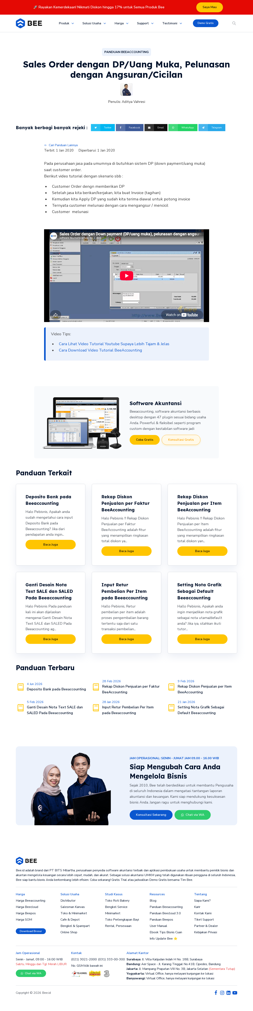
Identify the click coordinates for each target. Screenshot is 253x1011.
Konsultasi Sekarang (151, 815)
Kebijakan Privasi (205, 932)
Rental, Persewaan (118, 926)
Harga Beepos (26, 913)
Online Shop (68, 932)
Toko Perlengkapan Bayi (122, 919)
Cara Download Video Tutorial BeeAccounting (100, 350)
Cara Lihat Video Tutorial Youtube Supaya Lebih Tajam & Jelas (114, 344)
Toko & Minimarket (73, 913)
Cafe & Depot (70, 919)
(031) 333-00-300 (111, 959)
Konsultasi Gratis (181, 440)
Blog (153, 900)
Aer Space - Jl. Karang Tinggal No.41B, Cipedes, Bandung (173, 964)
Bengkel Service (116, 907)
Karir (197, 907)
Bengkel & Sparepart (75, 926)
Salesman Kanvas (72, 907)
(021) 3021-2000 (84, 959)
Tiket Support (204, 919)
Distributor (68, 900)
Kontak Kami (202, 913)
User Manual (158, 926)
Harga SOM (24, 919)
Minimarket (112, 913)
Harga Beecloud (27, 907)
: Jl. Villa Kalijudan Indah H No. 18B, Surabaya (164, 959)
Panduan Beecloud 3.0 (165, 913)
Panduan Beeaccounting (166, 907)
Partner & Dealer (206, 926)
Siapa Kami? (202, 900)
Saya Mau (210, 7)
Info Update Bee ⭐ (163, 938)
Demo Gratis (206, 23)
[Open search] (234, 23)
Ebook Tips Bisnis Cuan (166, 932)
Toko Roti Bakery (117, 900)
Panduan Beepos (161, 919)
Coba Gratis (144, 440)
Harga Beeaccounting (30, 900)
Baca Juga (50, 544)
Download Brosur (31, 931)
